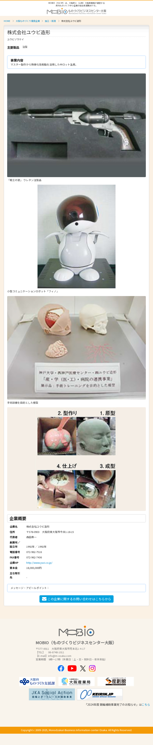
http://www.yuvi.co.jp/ (39, 563)
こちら (146, 704)
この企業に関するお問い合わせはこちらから (79, 598)
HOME (7, 20)
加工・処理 (50, 20)
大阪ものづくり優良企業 (28, 20)
